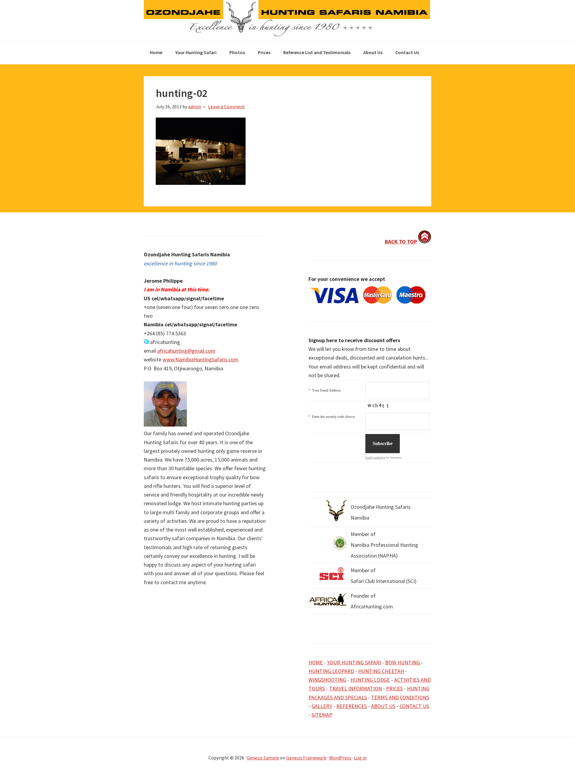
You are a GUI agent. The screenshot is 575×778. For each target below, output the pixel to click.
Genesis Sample (263, 758)
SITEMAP (321, 714)
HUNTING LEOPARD (331, 671)
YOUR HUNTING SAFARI (354, 662)
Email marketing (375, 457)
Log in (360, 758)
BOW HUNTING (403, 662)
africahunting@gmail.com (186, 350)
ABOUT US (383, 706)
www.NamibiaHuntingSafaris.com (200, 359)
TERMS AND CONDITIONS (400, 697)
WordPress (340, 758)
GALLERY (321, 706)
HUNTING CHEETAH (381, 671)
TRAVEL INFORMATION (355, 688)
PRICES (394, 688)
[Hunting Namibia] (287, 35)
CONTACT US (414, 706)
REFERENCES (351, 706)
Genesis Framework (306, 758)
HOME (315, 662)
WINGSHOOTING (327, 679)
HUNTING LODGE (370, 679)
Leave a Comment (226, 106)
